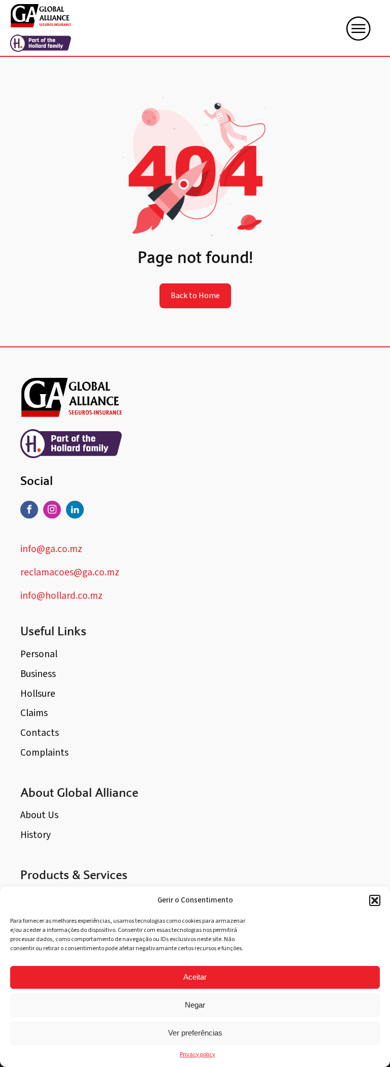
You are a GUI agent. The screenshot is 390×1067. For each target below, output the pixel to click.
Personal (38, 654)
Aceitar (195, 977)
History (35, 835)
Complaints (44, 753)
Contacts (39, 733)
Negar (195, 1004)
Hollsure (37, 694)
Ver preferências (195, 1032)
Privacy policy (197, 1054)
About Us (39, 815)
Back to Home (195, 295)
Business (38, 674)
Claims (34, 713)
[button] (375, 900)
